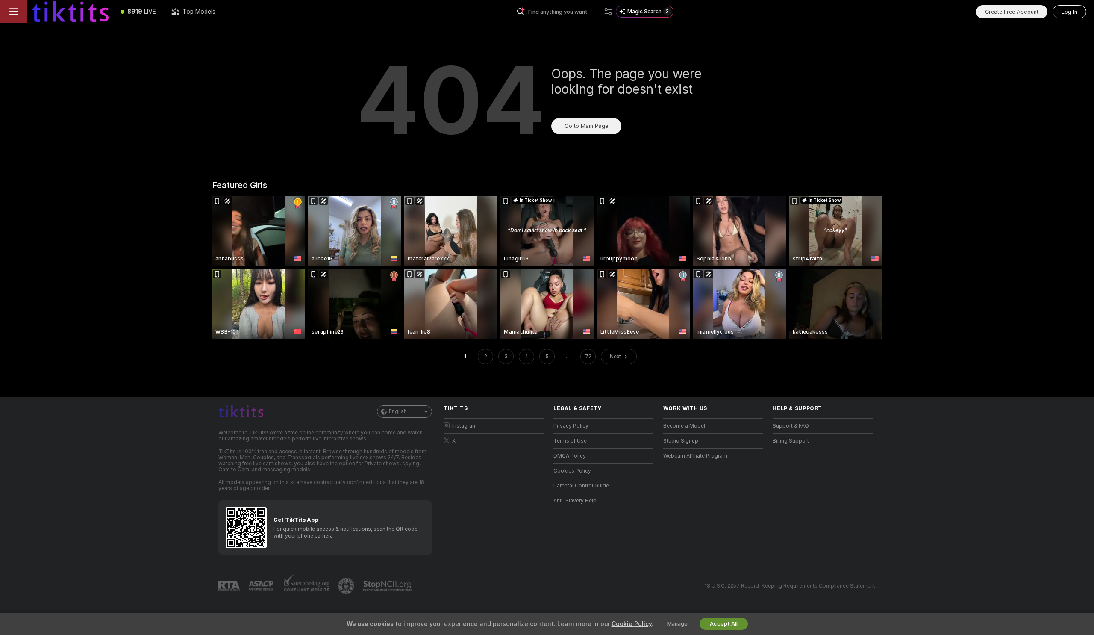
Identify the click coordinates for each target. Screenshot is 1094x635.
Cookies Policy (572, 471)
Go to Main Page (586, 126)
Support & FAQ (791, 426)
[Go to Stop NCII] (388, 586)
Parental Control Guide (581, 486)
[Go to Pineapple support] (347, 586)
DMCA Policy (569, 456)
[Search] (608, 12)
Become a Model (684, 426)
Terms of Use (570, 441)
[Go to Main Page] (70, 11)
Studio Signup (680, 441)
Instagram (464, 426)
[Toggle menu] (13, 11)
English (398, 411)
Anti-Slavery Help (575, 501)
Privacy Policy (570, 426)
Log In (1069, 12)
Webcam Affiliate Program (695, 456)
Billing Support (791, 441)
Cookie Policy (632, 623)
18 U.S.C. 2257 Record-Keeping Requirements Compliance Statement (790, 586)
